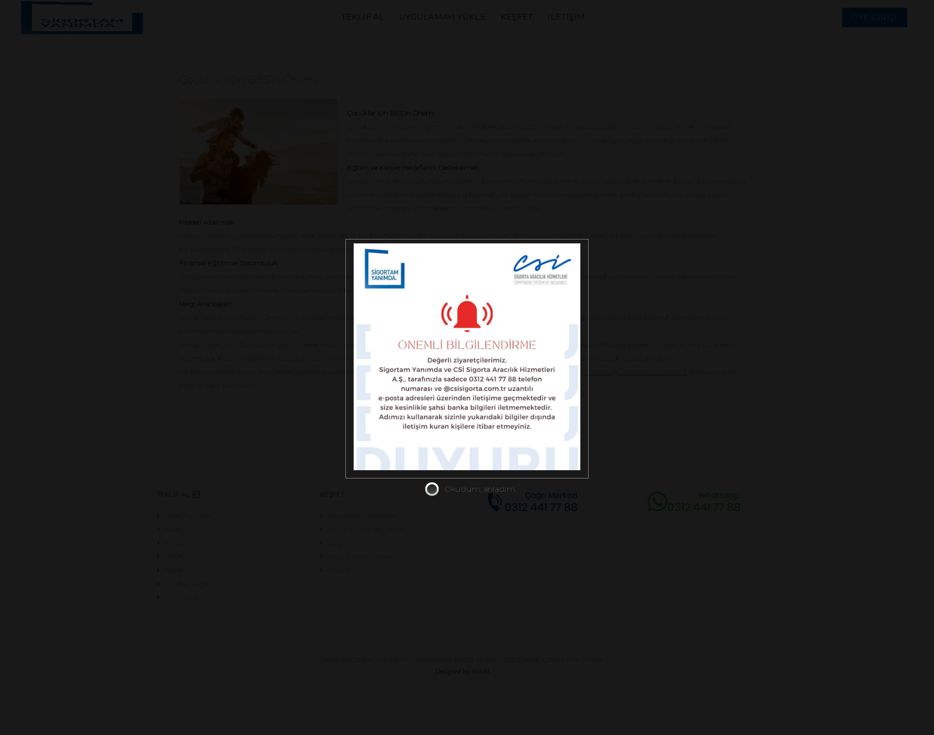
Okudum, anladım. (481, 489)
